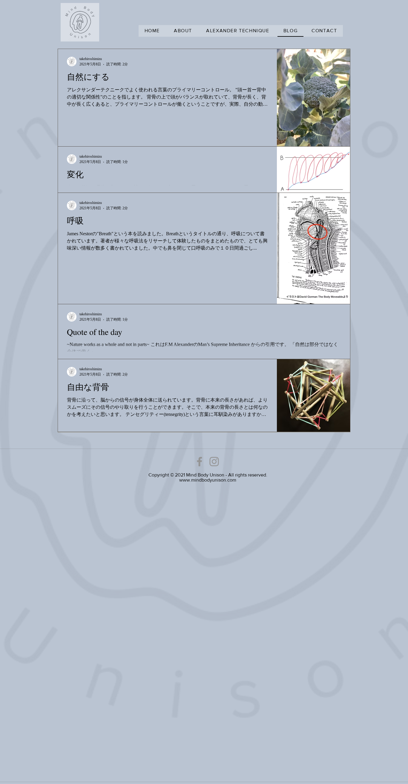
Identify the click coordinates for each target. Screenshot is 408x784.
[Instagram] (214, 461)
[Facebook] (199, 461)
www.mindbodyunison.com (207, 479)
